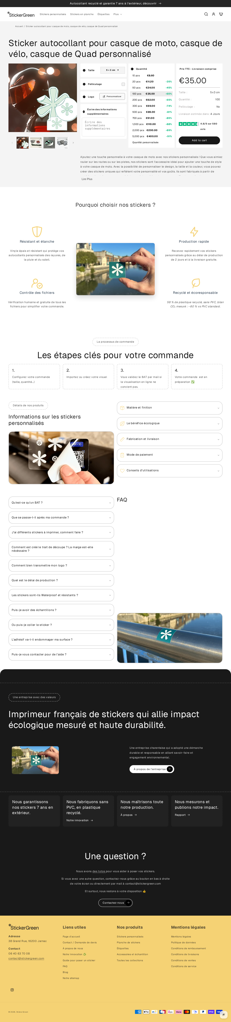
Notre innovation (77, 820)
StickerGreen (22, 1012)
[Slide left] (12, 142)
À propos (127, 815)
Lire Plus (87, 179)
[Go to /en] (20, 14)
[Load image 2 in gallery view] (36, 143)
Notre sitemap (71, 978)
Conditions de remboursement (188, 948)
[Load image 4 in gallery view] (62, 143)
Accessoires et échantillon (132, 954)
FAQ (65, 966)
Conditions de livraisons (185, 954)
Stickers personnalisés (130, 936)
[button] (117, 14)
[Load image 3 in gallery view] (49, 143)
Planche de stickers (128, 942)
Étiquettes (123, 948)
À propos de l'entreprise (150, 769)
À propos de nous (73, 948)
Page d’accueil (71, 936)
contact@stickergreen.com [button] (26, 958)
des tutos (99, 871)
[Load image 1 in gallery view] (22, 143)
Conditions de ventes (183, 960)
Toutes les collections (130, 960)
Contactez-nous (113, 902)
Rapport (180, 815)
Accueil (19, 26)
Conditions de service (184, 966)
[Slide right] (73, 142)
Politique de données (183, 942)
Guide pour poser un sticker (79, 960)
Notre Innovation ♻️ (74, 954)
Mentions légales (181, 936)
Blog (65, 972)
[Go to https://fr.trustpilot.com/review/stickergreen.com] (189, 126)
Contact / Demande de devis (80, 942)
